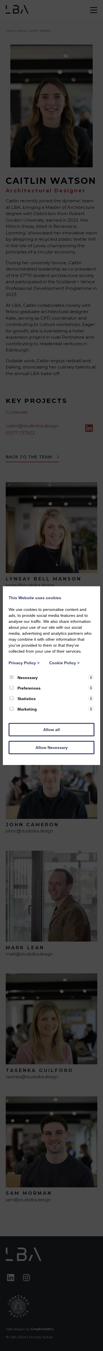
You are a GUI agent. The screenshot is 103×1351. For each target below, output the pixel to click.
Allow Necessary (51, 747)
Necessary (27, 677)
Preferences (28, 688)
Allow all (51, 729)
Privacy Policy (24, 662)
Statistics (26, 698)
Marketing (26, 709)
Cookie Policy (64, 662)
